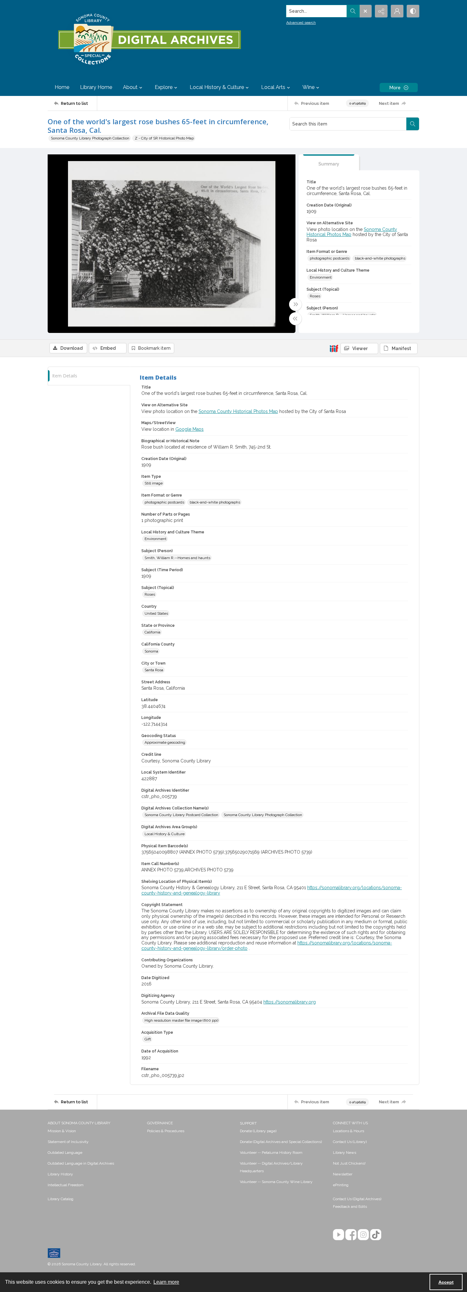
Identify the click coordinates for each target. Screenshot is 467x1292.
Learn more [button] (166, 1282)
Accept (446, 1282)
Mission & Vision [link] (62, 1131)
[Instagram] (363, 1234)
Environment (321, 277)
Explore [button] (164, 87)
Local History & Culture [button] (217, 87)
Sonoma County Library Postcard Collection (181, 815)
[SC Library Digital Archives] (149, 39)
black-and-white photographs (380, 258)
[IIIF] (334, 348)
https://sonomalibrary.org (289, 1002)
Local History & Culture (165, 834)
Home (62, 87)
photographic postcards (329, 258)
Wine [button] (308, 87)
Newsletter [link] (342, 1174)
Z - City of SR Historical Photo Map (164, 138)
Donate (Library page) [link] (258, 1131)
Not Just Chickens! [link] (349, 1163)
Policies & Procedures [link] (165, 1131)
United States (156, 613)
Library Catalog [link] (60, 1199)
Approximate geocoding (165, 742)
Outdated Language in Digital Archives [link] (81, 1163)
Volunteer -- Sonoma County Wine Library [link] (276, 1182)
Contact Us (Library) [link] (350, 1142)
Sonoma (151, 651)
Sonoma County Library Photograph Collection (90, 138)
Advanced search (301, 22)
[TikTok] (375, 1234)
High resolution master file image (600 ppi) (181, 1020)
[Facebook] (350, 1234)
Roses (315, 296)
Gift (148, 1039)
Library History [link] (60, 1174)
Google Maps (189, 429)
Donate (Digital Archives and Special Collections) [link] (281, 1142)
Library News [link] (344, 1152)
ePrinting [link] (341, 1185)
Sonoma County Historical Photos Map (238, 411)
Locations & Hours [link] (348, 1131)
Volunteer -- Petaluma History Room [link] (271, 1152)
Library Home (96, 87)
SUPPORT (248, 1123)
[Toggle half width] (295, 318)
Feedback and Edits (350, 1206)
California (152, 632)
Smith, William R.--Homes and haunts (177, 558)
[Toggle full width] (295, 304)
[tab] (329, 162)
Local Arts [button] (273, 87)
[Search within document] (412, 124)
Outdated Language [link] (65, 1152)
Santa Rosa (154, 670)
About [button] (130, 87)
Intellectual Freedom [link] (66, 1185)
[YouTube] (338, 1234)
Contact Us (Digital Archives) (357, 1199)
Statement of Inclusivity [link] (68, 1142)
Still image (154, 483)
